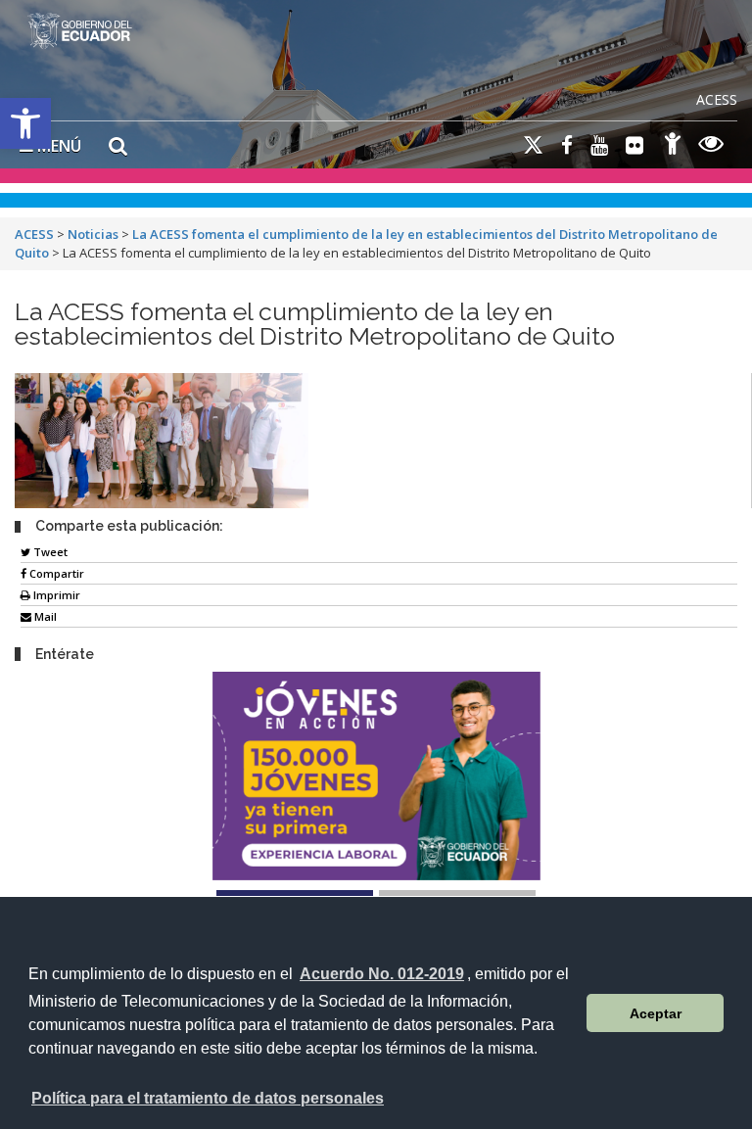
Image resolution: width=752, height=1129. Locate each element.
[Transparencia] (711, 146)
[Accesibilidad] (673, 146)
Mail (44, 616)
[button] (25, 123)
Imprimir (55, 595)
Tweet (49, 551)
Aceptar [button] (656, 1013)
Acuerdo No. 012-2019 (382, 973)
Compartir (55, 573)
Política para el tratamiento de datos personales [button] (207, 1098)
